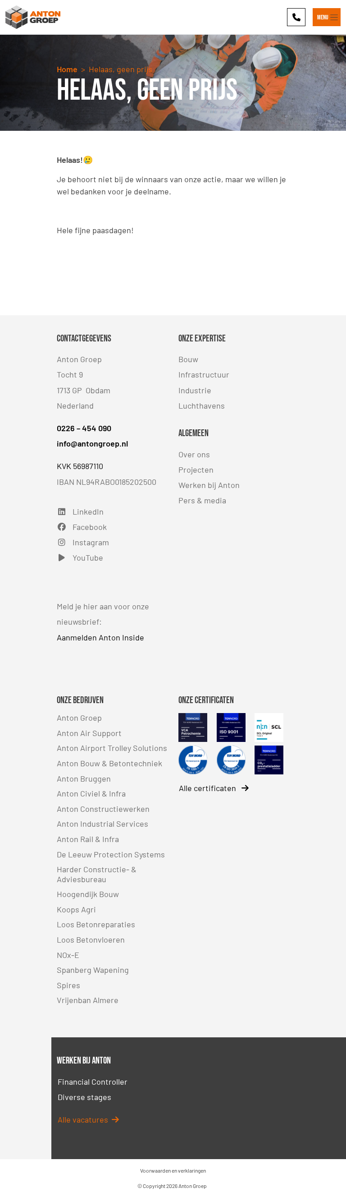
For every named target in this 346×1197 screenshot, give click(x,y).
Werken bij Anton (209, 485)
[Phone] (296, 17)
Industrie (194, 390)
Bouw (188, 359)
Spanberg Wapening (93, 970)
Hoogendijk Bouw (88, 894)
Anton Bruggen (84, 778)
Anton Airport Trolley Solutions (112, 748)
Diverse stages (84, 1097)
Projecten (196, 469)
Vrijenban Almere (87, 1000)
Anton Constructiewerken (103, 809)
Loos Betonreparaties (96, 924)
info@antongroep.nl (92, 443)
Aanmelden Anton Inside (100, 637)
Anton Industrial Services (102, 824)
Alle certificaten (208, 788)
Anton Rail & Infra (88, 839)
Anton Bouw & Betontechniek (109, 763)
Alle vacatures (85, 1119)
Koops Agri (76, 909)
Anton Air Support (89, 733)
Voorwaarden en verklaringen (173, 1170)
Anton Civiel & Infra (91, 793)
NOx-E (68, 955)
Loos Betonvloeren (91, 939)
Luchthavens (201, 405)
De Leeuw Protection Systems (111, 854)
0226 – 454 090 (84, 428)
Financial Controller (92, 1082)
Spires (68, 985)
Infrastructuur (203, 374)
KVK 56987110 (80, 466)
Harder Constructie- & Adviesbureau (97, 874)
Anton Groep (79, 718)
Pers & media (202, 500)
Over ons (194, 454)
